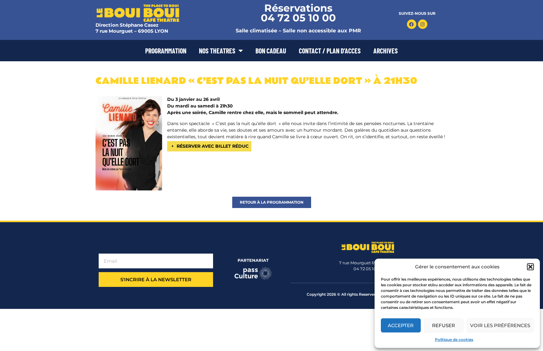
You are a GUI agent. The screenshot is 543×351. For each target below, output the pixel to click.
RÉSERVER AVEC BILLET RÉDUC (213, 146)
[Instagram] (422, 24)
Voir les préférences (500, 325)
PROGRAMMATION (165, 51)
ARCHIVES (385, 51)
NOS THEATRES (217, 51)
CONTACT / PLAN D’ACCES (330, 51)
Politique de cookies (454, 339)
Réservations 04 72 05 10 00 (298, 13)
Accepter (401, 325)
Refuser (443, 325)
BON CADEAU (270, 51)
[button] (530, 267)
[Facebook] (411, 24)
